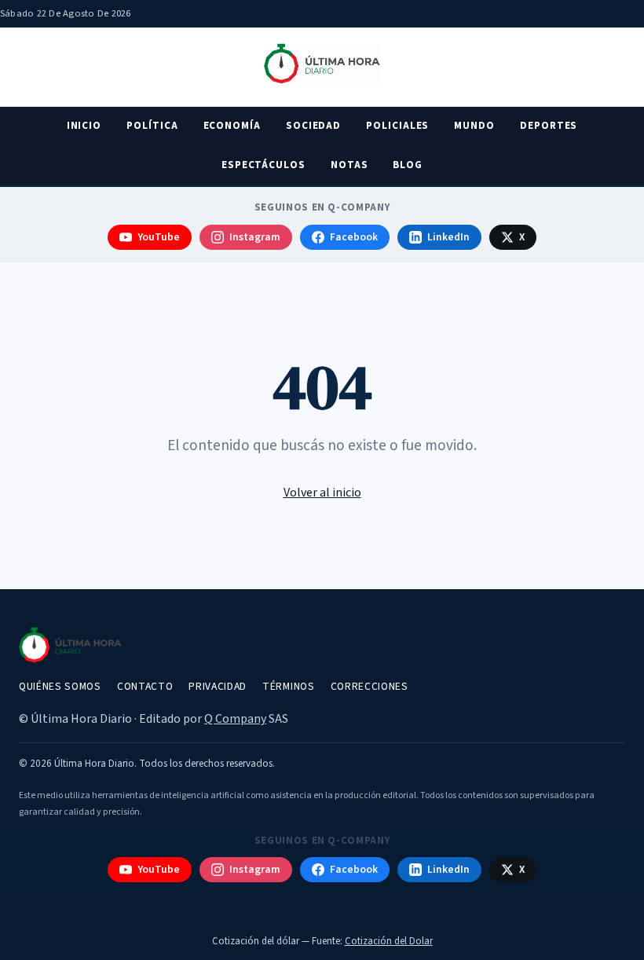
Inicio (84, 126)
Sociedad (313, 126)
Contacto (145, 686)
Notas (349, 165)
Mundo (474, 126)
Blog (408, 165)
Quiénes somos (60, 686)
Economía (232, 126)
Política (151, 126)
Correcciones (369, 686)
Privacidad (217, 686)
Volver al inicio (322, 492)
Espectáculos (263, 165)
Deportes (548, 126)
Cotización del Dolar (389, 941)
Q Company (235, 718)
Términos (288, 686)
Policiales (397, 126)
